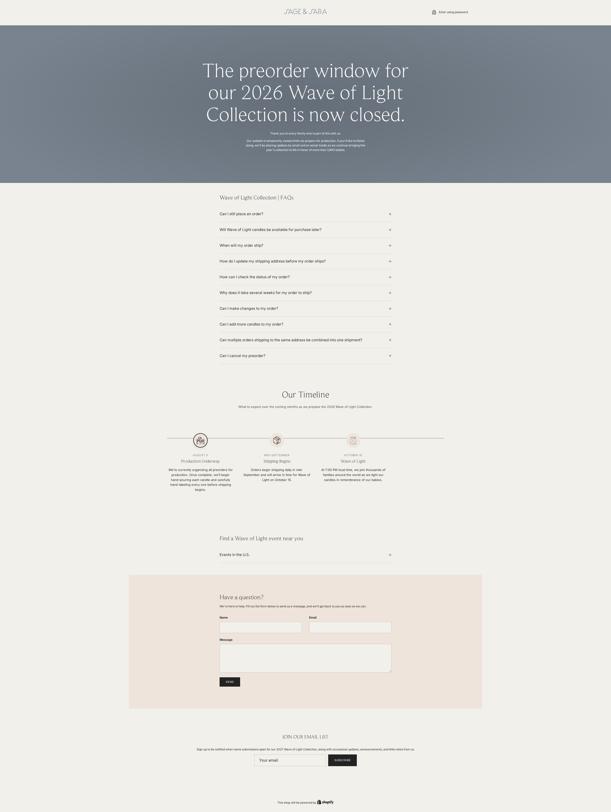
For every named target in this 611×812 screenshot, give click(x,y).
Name (224, 617)
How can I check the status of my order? (255, 277)
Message (226, 639)
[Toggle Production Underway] (200, 440)
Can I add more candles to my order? (251, 324)
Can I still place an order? (241, 214)
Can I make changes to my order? (249, 308)
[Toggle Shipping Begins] (277, 440)
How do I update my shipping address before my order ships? (273, 261)
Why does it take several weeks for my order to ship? (266, 292)
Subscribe (342, 760)
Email (312, 617)
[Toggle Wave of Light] (353, 440)
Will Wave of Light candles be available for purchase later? (270, 229)
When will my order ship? (241, 245)
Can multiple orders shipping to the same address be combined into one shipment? (291, 340)
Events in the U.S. (235, 554)
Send (230, 682)
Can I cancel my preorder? (242, 355)
